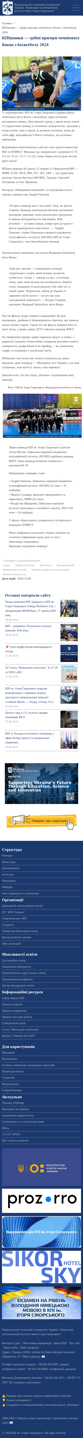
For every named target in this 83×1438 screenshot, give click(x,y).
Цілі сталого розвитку (15, 1140)
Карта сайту (11, 1347)
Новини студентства (14, 574)
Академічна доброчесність (18, 1115)
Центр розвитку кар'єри (16, 937)
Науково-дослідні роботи (17, 1016)
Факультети (9, 880)
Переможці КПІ (65, 565)
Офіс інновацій (11, 943)
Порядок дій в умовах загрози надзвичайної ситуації (38, 1395)
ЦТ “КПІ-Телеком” (13, 912)
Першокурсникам (12, 1071)
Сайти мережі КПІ (13, 998)
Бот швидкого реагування (24, 1382)
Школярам (8, 1052)
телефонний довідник (62, 1369)
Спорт (6, 565)
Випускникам (10, 1084)
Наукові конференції (14, 1010)
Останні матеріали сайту (28, 595)
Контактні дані (11, 1343)
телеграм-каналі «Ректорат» (63, 1404)
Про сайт (74, 1343)
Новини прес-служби (15, 569)
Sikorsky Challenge (13, 1102)
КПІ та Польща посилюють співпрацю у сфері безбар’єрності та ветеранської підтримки (29, 738)
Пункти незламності (18, 1400)
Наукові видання (12, 1004)
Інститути (8, 874)
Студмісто (8, 924)
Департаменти (10, 868)
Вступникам (9, 1058)
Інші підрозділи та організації (20, 893)
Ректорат (7, 855)
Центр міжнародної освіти (18, 985)
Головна (7, 23)
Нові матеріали (29, 1347)
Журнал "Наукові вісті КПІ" (19, 1035)
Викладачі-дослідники (15, 1109)
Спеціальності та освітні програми (23, 1121)
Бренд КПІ (60, 1343)
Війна (5, 1128)
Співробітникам (12, 1090)
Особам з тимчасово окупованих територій (28, 1065)
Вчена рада (8, 861)
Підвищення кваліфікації (17, 979)
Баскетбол (45, 565)
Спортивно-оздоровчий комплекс (22, 560)
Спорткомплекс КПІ (14, 918)
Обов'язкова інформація (36, 1343)
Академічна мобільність (16, 966)
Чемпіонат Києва (25, 565)
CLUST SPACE (11, 1134)
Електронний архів (13, 1023)
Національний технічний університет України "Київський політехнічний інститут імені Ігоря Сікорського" (37, 7)
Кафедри (7, 887)
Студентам (8, 1077)
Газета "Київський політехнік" (20, 1029)
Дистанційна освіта (14, 960)
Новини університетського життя (51, 569)
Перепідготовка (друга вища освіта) (24, 972)
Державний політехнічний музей (22, 905)
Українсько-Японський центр (20, 931)
